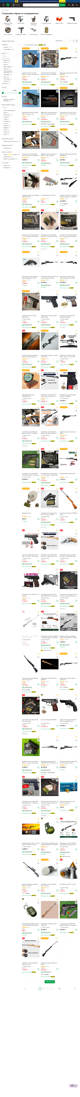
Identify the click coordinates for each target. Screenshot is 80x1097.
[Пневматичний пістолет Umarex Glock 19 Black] (50, 301)
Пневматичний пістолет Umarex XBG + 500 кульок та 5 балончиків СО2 (30, 113)
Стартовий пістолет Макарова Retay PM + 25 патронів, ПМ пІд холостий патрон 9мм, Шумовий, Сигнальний (49, 235)
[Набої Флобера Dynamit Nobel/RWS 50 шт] (31, 380)
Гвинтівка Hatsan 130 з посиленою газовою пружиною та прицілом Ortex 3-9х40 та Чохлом (68, 196)
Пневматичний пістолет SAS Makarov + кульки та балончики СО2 (30, 74)
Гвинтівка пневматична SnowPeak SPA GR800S (68, 155)
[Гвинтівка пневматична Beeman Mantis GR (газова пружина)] (31, 341)
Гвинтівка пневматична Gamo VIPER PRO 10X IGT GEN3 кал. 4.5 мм (49, 762)
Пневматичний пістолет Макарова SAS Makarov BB (30, 196)
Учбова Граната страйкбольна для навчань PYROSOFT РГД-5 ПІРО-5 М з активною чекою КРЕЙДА (30, 924)
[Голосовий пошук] (57, 5)
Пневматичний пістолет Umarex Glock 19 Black (49, 316)
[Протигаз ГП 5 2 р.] (31, 499)
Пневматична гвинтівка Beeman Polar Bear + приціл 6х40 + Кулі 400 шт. (49, 555)
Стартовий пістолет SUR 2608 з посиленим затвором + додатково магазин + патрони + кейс (30, 474)
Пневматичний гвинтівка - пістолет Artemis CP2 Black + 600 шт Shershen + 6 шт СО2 (31, 844)
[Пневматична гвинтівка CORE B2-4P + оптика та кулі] (31, 622)
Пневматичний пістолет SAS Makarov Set (29, 316)
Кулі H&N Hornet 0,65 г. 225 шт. (68, 884)
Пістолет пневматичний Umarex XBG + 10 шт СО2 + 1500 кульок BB (30, 555)
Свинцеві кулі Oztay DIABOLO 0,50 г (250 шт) (48, 885)
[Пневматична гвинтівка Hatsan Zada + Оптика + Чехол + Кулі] (68, 341)
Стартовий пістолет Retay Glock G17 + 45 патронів (30, 720)
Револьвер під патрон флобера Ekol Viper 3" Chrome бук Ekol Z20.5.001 (68, 555)
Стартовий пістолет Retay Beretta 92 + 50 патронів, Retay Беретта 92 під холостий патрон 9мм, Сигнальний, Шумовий (30, 235)
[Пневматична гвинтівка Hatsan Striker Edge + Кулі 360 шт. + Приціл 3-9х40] (50, 380)
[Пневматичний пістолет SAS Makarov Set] (31, 301)
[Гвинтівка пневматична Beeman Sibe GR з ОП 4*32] (31, 870)
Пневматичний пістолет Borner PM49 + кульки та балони (49, 155)
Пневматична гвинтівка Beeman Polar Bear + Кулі (30, 964)
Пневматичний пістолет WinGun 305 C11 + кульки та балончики (30, 762)
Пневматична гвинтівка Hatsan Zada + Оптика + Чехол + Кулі (67, 356)
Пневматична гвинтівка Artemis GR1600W (49, 679)
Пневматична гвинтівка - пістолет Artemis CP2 (49, 356)
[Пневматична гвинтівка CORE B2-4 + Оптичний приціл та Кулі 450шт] (50, 622)
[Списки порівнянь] (72, 5)
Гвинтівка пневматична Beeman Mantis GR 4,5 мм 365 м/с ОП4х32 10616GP (68, 637)
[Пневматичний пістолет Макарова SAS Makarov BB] (31, 181)
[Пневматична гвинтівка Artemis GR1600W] (50, 664)
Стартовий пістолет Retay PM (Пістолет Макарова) (67, 316)
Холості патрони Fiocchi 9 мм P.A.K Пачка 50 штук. (67, 802)
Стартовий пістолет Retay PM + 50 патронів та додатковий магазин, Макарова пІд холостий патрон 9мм (68, 595)
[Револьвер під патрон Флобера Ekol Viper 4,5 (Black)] (68, 380)
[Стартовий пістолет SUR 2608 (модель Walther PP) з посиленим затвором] (68, 909)
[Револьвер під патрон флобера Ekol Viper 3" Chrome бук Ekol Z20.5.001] (68, 540)
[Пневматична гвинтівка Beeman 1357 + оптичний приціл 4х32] (50, 98)
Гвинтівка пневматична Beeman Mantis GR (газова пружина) (30, 356)
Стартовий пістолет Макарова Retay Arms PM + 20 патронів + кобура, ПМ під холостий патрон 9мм (49, 74)
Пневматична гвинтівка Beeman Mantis (49, 964)
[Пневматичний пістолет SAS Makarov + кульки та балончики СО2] (31, 58)
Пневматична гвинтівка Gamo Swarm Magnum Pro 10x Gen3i (67, 277)
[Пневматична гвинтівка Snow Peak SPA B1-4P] (68, 58)
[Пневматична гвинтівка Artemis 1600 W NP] (50, 909)
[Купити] (38, 79)
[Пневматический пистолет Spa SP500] (68, 417)
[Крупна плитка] (73, 40)
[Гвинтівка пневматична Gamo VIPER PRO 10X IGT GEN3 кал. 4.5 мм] (50, 747)
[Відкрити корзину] (76, 5)
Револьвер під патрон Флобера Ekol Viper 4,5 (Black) (68, 395)
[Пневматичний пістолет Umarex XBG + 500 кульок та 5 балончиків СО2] (31, 98)
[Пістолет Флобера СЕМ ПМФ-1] (50, 705)
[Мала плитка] (76, 40)
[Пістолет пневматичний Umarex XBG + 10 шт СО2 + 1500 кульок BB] (31, 540)
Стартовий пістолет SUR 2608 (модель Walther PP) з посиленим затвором (68, 924)
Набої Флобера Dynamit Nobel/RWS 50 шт (28, 395)
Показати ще (5, 83)
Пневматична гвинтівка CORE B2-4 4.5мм (68, 514)
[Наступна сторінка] (74, 988)
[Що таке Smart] (45, 45)
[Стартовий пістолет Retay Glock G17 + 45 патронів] (31, 705)
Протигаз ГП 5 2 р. (26, 513)
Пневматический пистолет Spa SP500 (67, 432)
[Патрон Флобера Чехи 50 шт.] (50, 181)
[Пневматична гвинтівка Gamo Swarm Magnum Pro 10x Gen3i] (68, 262)
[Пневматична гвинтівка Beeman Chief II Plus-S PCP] (31, 664)
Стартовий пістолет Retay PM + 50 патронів (31, 595)
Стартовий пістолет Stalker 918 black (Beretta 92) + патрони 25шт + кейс (30, 802)
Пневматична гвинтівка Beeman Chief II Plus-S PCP (30, 679)
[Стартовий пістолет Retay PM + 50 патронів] (31, 580)
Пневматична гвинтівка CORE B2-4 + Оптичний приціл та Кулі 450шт (50, 637)
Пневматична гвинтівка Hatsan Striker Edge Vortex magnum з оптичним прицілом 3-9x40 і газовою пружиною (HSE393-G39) (49, 432)
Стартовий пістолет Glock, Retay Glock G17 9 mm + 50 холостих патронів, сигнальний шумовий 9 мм (68, 113)
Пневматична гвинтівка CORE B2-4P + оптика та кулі (30, 637)
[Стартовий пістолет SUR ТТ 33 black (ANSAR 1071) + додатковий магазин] (50, 580)
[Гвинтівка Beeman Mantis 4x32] (68, 459)
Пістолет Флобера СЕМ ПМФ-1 (49, 719)
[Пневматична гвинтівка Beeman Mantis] (50, 948)
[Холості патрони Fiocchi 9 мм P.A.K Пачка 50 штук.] (68, 787)
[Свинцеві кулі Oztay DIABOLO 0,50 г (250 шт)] (50, 870)
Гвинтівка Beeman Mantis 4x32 (67, 473)
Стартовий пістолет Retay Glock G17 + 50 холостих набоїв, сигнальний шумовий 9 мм (49, 514)
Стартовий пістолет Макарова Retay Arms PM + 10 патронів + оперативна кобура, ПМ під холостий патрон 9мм (30, 432)
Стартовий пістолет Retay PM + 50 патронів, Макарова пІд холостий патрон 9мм (49, 802)
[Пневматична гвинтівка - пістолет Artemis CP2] (50, 341)
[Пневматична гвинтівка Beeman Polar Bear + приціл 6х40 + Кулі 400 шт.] (50, 540)
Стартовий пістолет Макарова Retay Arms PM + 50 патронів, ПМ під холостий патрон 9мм (30, 155)
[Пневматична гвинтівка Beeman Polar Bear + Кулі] (31, 948)
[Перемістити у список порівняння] (38, 52)
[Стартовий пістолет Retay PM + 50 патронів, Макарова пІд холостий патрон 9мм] (50, 787)
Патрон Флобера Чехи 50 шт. (48, 195)
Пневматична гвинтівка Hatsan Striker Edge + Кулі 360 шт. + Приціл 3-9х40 (48, 395)
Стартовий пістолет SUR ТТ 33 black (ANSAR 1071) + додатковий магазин (49, 595)
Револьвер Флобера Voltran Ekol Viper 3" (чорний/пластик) (68, 720)
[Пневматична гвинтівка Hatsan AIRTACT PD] (68, 664)
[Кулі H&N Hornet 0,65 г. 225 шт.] (68, 870)
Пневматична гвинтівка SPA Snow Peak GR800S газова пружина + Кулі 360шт (68, 844)
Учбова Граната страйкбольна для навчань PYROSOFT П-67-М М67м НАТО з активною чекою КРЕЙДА (49, 844)
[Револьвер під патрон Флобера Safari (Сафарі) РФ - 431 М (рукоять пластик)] (31, 262)
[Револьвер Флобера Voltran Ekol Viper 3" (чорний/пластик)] (68, 705)
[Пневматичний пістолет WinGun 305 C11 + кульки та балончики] (31, 747)
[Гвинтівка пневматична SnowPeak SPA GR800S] (68, 140)
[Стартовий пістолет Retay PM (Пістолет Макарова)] (68, 301)
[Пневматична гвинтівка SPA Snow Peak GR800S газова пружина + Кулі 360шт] (68, 829)
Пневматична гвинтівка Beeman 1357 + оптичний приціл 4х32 (49, 113)
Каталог (17, 5)
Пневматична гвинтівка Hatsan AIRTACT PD (67, 679)
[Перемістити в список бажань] (38, 48)
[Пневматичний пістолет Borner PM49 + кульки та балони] (50, 140)
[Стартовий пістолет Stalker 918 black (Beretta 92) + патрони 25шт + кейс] (31, 787)
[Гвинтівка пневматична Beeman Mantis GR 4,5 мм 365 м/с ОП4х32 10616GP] (68, 622)
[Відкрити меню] (3, 5)
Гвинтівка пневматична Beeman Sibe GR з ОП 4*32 (30, 885)
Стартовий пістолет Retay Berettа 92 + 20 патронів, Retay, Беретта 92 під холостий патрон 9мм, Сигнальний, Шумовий (68, 235)
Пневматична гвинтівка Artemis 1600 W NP (49, 924)
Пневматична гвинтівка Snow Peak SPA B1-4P (68, 74)
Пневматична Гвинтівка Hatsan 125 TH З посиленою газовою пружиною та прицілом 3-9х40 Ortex (49, 277)
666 (59, 988)
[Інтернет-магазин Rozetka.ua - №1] (7, 5)
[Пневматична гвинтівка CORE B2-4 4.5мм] (68, 499)
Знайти (62, 5)
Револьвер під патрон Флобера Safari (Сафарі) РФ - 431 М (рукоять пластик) (30, 277)
